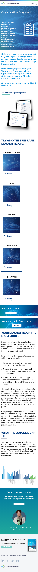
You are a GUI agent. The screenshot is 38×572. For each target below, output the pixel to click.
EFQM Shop (6, 546)
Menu (33, 3)
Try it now (8, 174)
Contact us (11, 313)
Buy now (16, 325)
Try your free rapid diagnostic (14, 93)
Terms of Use (13, 555)
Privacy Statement (21, 555)
